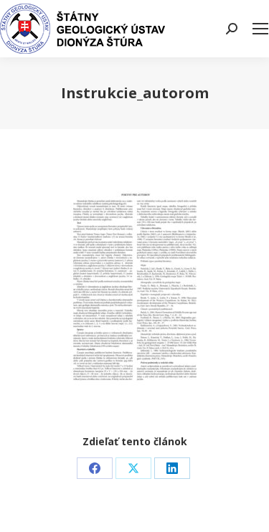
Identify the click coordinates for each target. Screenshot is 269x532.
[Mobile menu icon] (260, 28)
